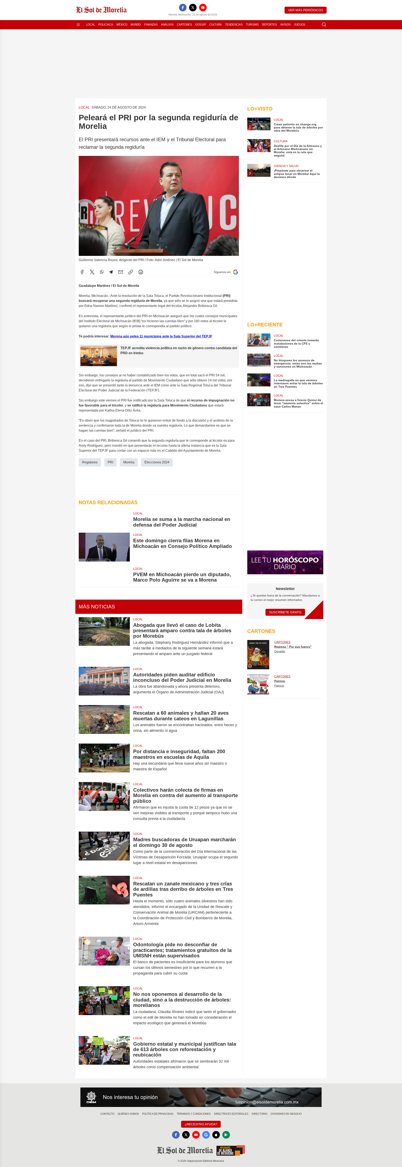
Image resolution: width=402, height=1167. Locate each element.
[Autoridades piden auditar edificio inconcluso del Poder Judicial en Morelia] (104, 683)
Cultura (215, 24)
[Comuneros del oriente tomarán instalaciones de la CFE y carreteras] (258, 340)
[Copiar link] (130, 272)
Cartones (184, 24)
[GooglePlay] (226, 1135)
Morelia (128, 462)
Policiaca (105, 24)
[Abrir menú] (78, 25)
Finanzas (151, 24)
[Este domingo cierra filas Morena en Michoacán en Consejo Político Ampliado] (104, 547)
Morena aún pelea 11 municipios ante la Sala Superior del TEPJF (161, 336)
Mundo (136, 24)
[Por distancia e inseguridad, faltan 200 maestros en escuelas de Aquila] (104, 760)
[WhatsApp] (102, 272)
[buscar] (324, 24)
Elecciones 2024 (156, 462)
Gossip (200, 24)
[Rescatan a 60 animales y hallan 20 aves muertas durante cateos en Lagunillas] (104, 722)
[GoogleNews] (206, 1135)
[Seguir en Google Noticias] (235, 272)
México (121, 24)
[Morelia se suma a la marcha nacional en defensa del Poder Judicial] (104, 519)
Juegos (299, 24)
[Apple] (216, 1135)
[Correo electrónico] (120, 272)
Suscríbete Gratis (285, 612)
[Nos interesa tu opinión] (201, 1097)
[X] (193, 7)
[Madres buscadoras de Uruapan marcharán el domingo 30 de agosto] (104, 851)
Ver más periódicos (305, 10)
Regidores (90, 462)
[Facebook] (183, 7)
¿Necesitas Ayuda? (201, 1124)
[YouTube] (203, 7)
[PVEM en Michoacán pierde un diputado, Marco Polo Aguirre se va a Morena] (104, 575)
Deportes (269, 24)
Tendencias (234, 24)
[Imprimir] (140, 272)
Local (90, 24)
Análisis (167, 24)
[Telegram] (111, 272)
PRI (110, 462)
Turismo (252, 24)
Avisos (285, 24)
